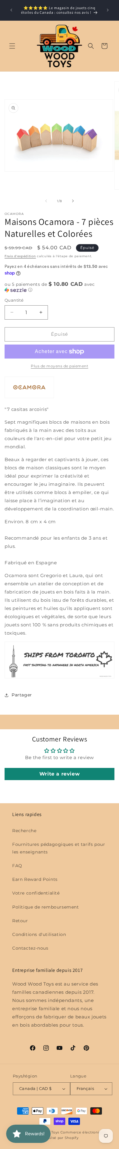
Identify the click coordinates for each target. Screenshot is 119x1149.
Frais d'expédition (20, 256)
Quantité (14, 300)
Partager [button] (22, 695)
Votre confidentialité (36, 893)
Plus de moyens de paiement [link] (59, 366)
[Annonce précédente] (11, 10)
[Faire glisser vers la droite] (73, 201)
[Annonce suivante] (107, 10)
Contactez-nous (30, 948)
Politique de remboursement (45, 907)
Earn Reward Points (35, 879)
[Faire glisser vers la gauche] (46, 201)
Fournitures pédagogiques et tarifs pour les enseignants (58, 848)
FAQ (17, 865)
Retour (20, 920)
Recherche (24, 830)
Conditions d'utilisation (39, 934)
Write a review (59, 774)
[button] (12, 46)
